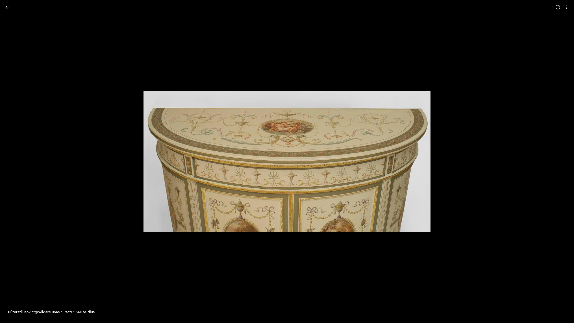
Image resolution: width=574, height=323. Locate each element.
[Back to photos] (7, 7)
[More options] (566, 7)
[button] (12, 161)
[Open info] (557, 7)
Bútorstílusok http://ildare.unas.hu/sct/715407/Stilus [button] (51, 312)
